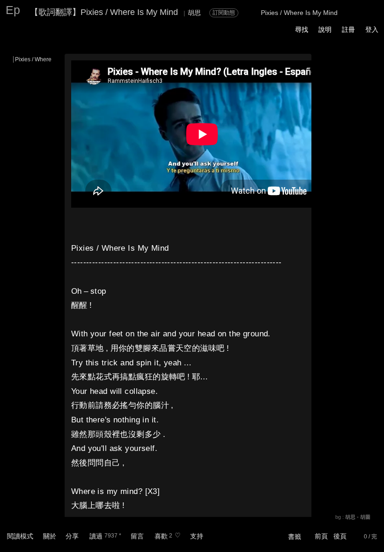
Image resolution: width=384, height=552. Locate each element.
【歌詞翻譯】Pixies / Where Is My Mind (104, 12)
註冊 (348, 29)
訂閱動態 (224, 12)
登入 (371, 29)
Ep (13, 9)
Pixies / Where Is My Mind (47, 59)
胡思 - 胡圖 (357, 517)
